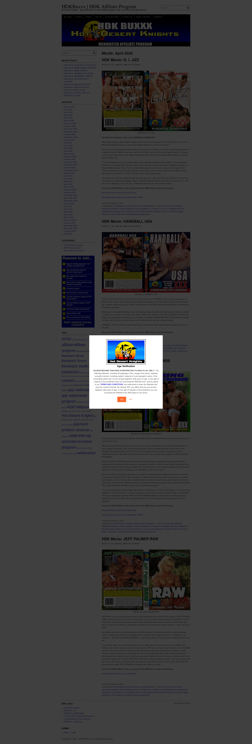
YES (122, 399)
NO (130, 399)
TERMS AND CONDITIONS (111, 384)
